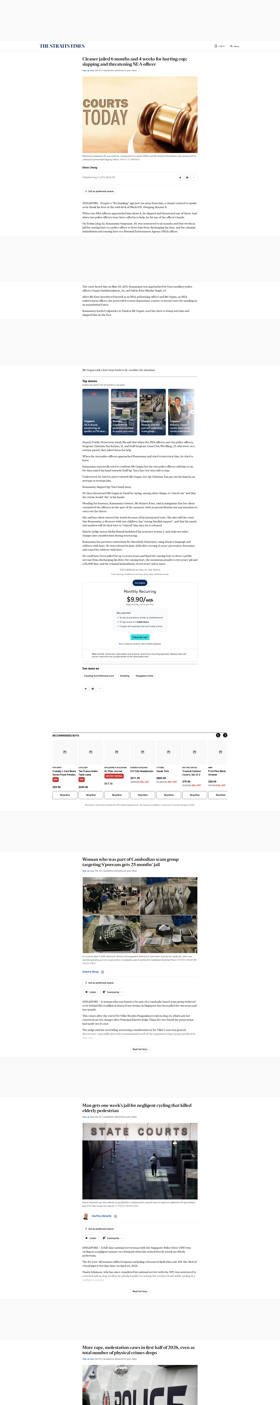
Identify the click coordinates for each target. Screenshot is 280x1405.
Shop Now (65, 795)
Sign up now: (88, 70)
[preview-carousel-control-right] (193, 412)
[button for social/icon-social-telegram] (180, 178)
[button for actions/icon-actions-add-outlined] (102, 972)
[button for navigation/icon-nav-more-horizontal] (194, 178)
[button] (219, 46)
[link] (62, 46)
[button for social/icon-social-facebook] (187, 178)
